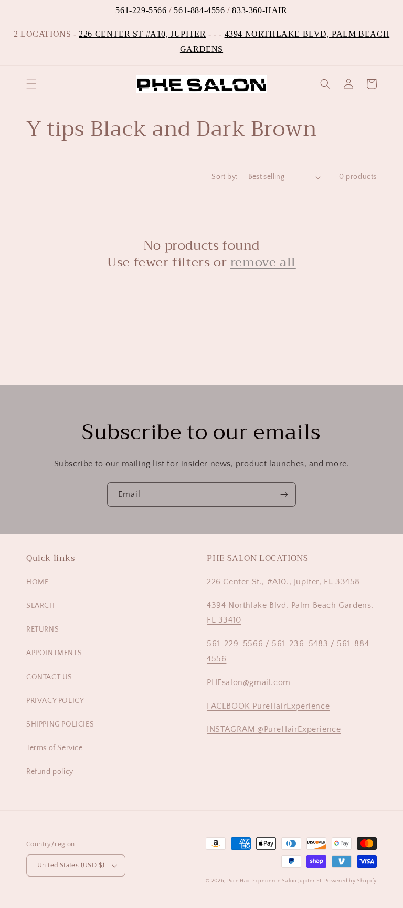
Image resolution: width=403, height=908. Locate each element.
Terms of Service (54, 748)
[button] (31, 83)
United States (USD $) (70, 865)
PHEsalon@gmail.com (249, 682)
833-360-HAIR (259, 10)
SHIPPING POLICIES (60, 724)
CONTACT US (49, 677)
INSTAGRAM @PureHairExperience (274, 729)
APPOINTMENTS (54, 653)
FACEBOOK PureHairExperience (268, 706)
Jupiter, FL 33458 (327, 581)
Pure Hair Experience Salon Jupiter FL (275, 881)
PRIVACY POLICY (55, 701)
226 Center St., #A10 (247, 581)
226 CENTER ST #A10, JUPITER (142, 33)
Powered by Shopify (350, 881)
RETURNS (42, 629)
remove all (263, 262)
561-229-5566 (140, 10)
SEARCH (40, 606)
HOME (37, 582)
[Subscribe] (283, 494)
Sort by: (224, 177)
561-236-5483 (301, 643)
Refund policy (49, 771)
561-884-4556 (200, 10)
